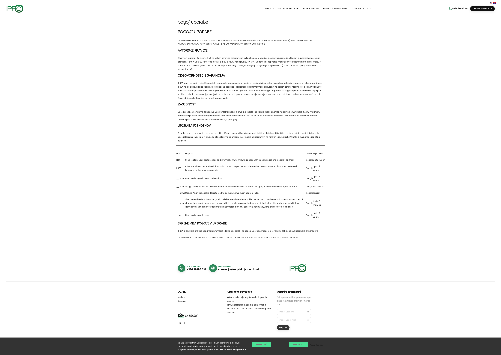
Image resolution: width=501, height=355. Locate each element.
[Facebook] (185, 323)
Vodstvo (182, 297)
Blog (369, 9)
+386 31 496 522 (460, 8)
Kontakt (361, 9)
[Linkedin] (180, 323)
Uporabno (327, 9)
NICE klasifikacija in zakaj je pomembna (246, 304)
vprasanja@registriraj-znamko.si (238, 269)
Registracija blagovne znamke (286, 9)
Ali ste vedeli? (340, 9)
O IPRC (352, 9)
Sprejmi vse (299, 344)
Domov (268, 9)
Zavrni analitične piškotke (233, 349)
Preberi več (261, 344)
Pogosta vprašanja (311, 9)
